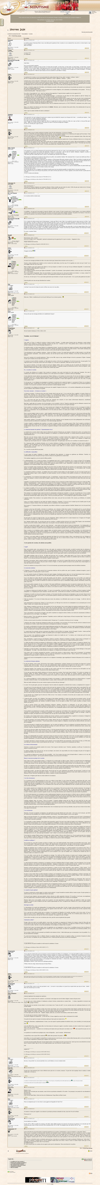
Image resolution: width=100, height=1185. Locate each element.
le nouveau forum (50, 21)
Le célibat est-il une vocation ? (17, 1161)
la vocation (30, 33)
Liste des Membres (38, 12)
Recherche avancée (67, 14)
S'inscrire (36, 11)
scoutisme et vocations (16, 1166)
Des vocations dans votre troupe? (18, 1165)
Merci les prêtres (14, 1167)
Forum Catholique (25, 33)
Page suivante (18, 35)
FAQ (44, 12)
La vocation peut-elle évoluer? (17, 1163)
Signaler (91, 1150)
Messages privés (47, 11)
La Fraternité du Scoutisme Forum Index (14, 33)
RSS (91, 1173)
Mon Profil (41, 11)
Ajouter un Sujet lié (87, 1159)
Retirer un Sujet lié (88, 1160)
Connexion (48, 12)
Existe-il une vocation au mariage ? (18, 1162)
